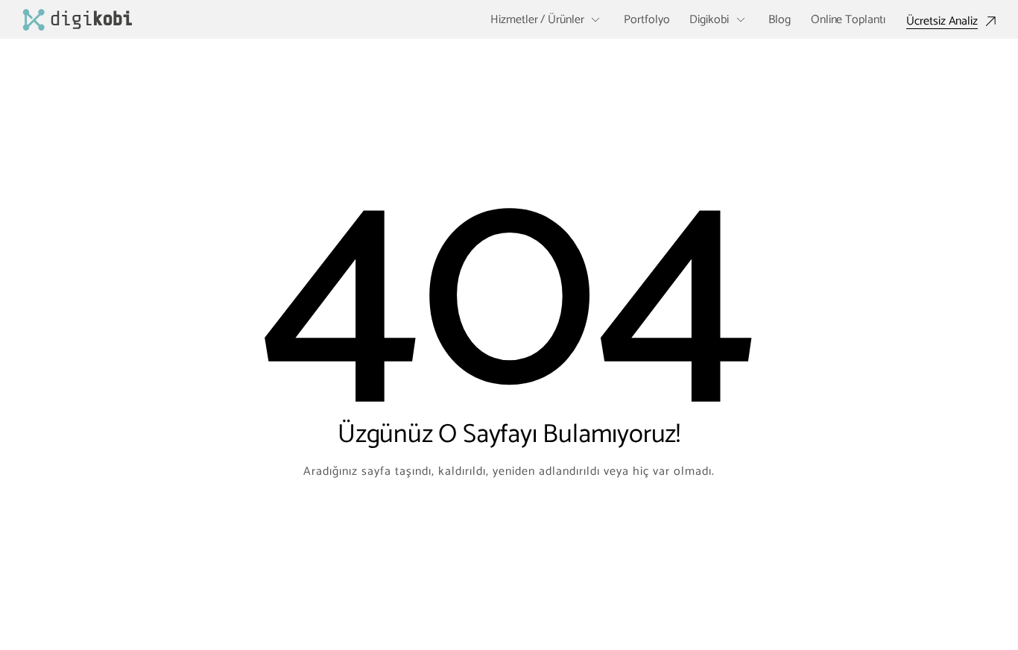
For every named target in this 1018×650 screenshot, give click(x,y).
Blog (779, 20)
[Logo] (77, 20)
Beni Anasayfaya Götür (509, 532)
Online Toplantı (848, 20)
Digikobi (708, 20)
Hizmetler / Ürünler (537, 20)
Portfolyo (646, 20)
